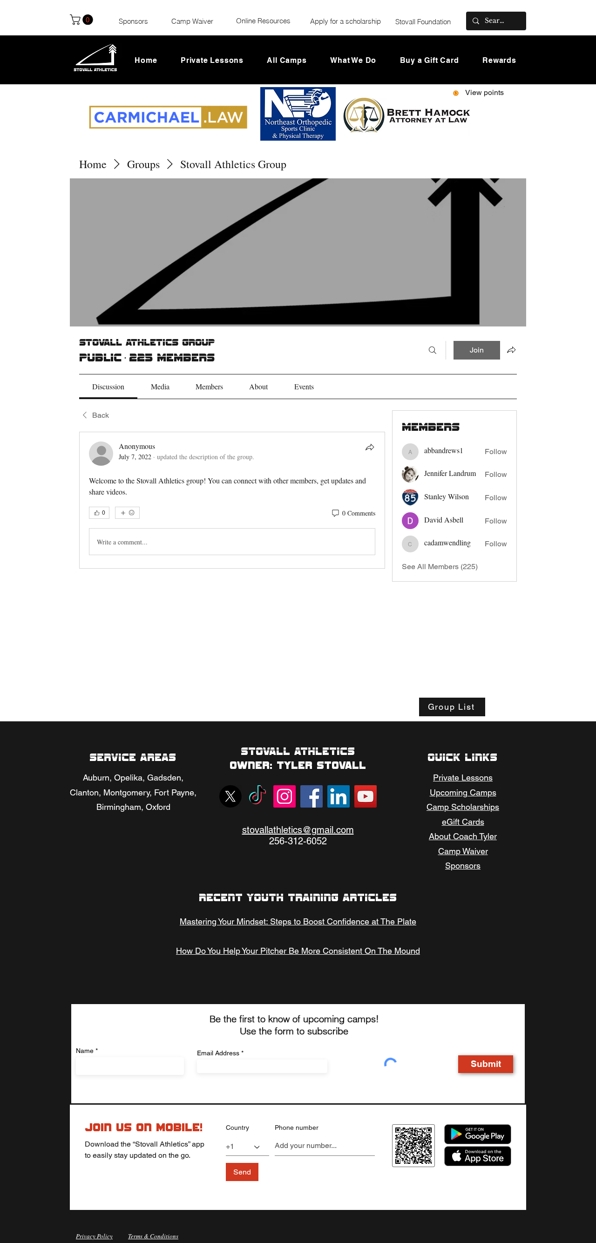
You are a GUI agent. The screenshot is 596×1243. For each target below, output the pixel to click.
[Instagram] (284, 796)
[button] (82, 19)
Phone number (296, 1127)
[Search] (432, 350)
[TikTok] (257, 796)
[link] (108, 386)
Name (85, 1050)
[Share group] (511, 349)
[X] (230, 796)
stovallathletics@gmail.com (298, 829)
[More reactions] (127, 513)
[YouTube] (365, 796)
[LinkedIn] (338, 796)
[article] (232, 500)
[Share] (369, 447)
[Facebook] (311, 796)
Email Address (218, 1053)
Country (237, 1127)
